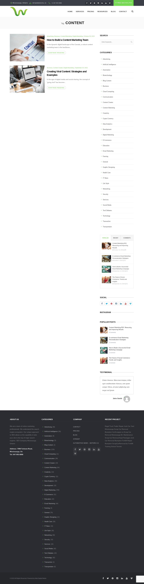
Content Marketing (66, 36)
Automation (106, 70)
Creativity (106, 113)
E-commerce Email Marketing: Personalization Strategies (121, 257)
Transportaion (107, 227)
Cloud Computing (108, 91)
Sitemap (76, 439)
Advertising (50, 36)
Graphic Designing (109, 167)
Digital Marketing (78, 36)
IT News (105, 178)
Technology (106, 216)
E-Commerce (107, 140)
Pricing (90, 11)
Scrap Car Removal (112, 438)
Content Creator (58, 68)
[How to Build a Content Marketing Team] (27, 47)
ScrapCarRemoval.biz (120, 443)
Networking (106, 189)
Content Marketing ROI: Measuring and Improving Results (120, 245)
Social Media (107, 205)
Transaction (106, 221)
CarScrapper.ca (117, 432)
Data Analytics (107, 124)
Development (107, 129)
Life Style (106, 183)
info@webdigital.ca (39, 3)
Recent (115, 238)
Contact (123, 11)
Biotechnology (107, 75)
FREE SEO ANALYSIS (124, 3)
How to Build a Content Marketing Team (67, 40)
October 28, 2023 (89, 36)
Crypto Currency (108, 118)
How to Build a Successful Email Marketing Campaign (120, 268)
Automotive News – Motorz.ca (86, 443)
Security (105, 194)
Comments (126, 238)
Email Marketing (108, 151)
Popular (105, 238)
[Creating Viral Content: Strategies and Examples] (27, 79)
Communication (108, 97)
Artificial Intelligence (109, 64)
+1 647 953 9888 (57, 3)
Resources (102, 11)
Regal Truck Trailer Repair (114, 426)
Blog (113, 11)
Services (80, 11)
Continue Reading (56, 52)
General (105, 162)
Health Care (106, 172)
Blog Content (107, 81)
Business (57, 36)
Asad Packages (124, 438)
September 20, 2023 (81, 68)
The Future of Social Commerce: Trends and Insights (119, 279)
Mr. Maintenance (127, 435)
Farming (105, 156)
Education (106, 145)
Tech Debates (107, 210)
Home (70, 11)
